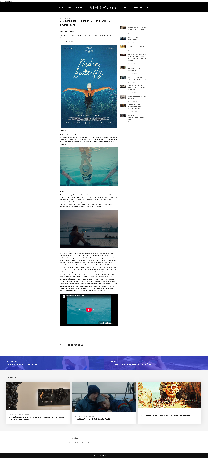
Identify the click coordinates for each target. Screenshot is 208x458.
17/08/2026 (133, 101)
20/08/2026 (133, 82)
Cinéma (69, 7)
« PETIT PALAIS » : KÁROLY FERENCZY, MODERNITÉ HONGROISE (136, 69)
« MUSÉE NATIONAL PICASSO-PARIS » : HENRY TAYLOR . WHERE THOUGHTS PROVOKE (137, 29)
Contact (149, 7)
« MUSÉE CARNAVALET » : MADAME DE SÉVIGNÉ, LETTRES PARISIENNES (136, 106)
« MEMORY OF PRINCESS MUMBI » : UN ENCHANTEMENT (166, 415)
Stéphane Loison (66, 18)
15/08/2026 (133, 111)
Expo (126, 7)
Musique (79, 7)
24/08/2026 (133, 63)
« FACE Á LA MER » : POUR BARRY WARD (92, 419)
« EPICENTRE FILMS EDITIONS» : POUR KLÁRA (136, 117)
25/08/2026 (133, 51)
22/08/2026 (133, 73)
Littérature (137, 7)
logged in (80, 443)
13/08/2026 (133, 122)
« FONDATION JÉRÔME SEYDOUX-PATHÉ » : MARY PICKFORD (136, 88)
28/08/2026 (133, 34)
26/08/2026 (133, 42)
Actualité (59, 7)
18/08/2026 (133, 92)
